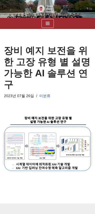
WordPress (48, 208)
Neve (8, 208)
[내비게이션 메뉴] (47, 23)
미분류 (44, 96)
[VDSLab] (47, 9)
